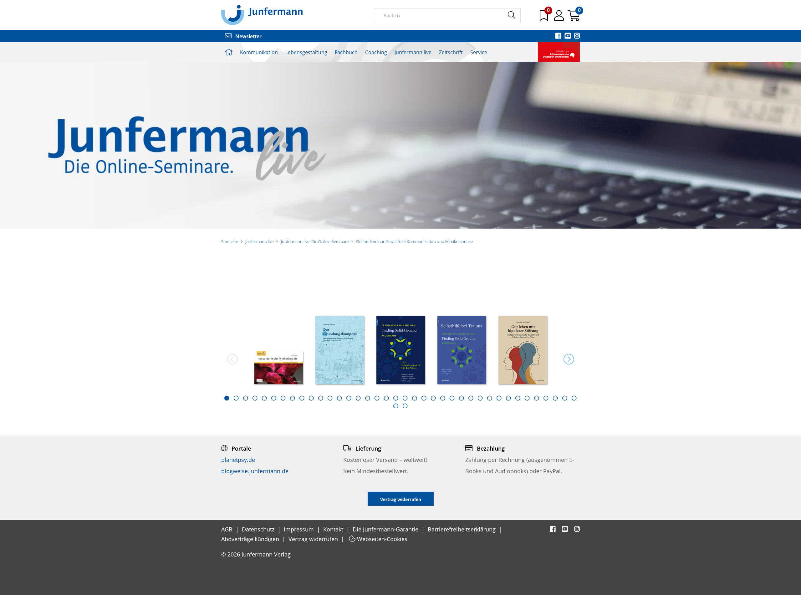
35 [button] (546, 398)
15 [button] (358, 398)
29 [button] (490, 398)
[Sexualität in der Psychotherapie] (278, 368)
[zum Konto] (559, 17)
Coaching (376, 52)
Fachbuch (346, 52)
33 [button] (527, 398)
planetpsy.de (238, 459)
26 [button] (461, 398)
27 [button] (471, 398)
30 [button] (499, 398)
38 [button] (574, 398)
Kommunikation (259, 52)
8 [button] (292, 398)
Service (478, 52)
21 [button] (414, 398)
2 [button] (236, 398)
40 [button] (405, 406)
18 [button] (386, 398)
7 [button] (283, 398)
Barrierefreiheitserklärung (462, 529)
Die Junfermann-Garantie (386, 529)
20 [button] (405, 398)
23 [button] (433, 398)
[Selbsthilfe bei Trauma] (461, 350)
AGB (227, 529)
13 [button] (339, 398)
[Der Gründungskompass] (339, 350)
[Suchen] (511, 15)
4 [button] (255, 398)
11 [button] (321, 398)
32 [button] (518, 398)
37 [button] (565, 398)
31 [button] (508, 398)
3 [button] (245, 398)
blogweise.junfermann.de (254, 471)
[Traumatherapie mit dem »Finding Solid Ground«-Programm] (400, 350)
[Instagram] (577, 36)
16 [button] (368, 398)
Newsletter (248, 36)
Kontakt (334, 529)
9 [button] (302, 398)
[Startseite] (262, 14)
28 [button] (480, 398)
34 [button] (536, 398)
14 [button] (349, 398)
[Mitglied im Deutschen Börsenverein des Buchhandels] (559, 51)
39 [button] (396, 406)
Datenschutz (259, 529)
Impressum (299, 529)
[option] (278, 347)
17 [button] (377, 398)
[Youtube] (568, 36)
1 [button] (227, 398)
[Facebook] (558, 36)
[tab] (227, 398)
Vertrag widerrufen (313, 539)
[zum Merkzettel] (544, 17)
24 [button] (443, 398)
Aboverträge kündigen (251, 539)
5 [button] (264, 398)
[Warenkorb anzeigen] (574, 17)
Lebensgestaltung (306, 52)
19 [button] (396, 398)
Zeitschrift (451, 52)
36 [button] (555, 398)
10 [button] (311, 398)
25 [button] (452, 398)
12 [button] (330, 398)
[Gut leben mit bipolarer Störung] (522, 350)
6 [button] (274, 398)
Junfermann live (413, 52)
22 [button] (424, 398)
